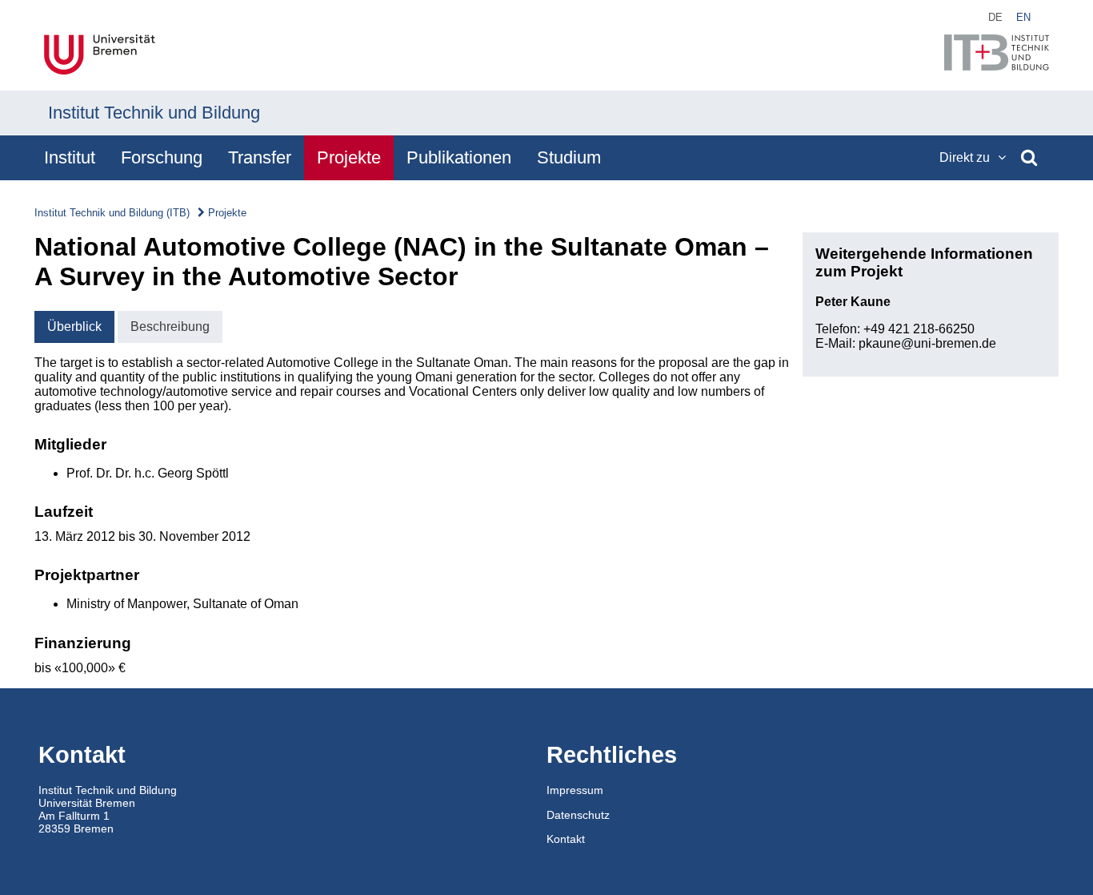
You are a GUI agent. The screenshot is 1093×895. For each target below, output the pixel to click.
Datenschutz (578, 814)
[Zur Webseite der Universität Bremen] (99, 56)
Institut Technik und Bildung (154, 113)
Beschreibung (170, 326)
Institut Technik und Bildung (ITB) (112, 213)
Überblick (74, 326)
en (1023, 17)
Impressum (574, 790)
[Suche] (1029, 157)
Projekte (227, 213)
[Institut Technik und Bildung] (996, 54)
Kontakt (565, 839)
